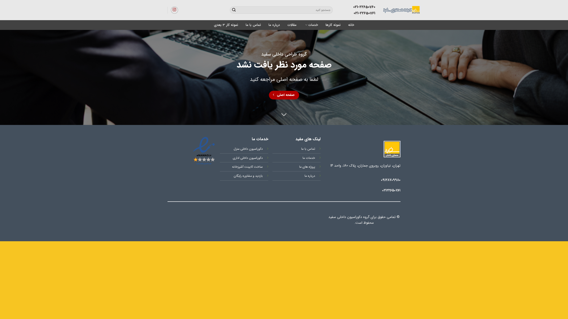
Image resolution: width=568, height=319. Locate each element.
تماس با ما (253, 25)
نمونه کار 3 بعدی (226, 25)
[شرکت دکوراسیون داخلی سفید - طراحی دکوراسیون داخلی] (382, 10)
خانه (351, 25)
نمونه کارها (333, 25)
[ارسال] (234, 10)
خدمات (313, 25)
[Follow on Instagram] (174, 10)
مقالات (291, 25)
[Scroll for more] (284, 115)
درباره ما (274, 25)
